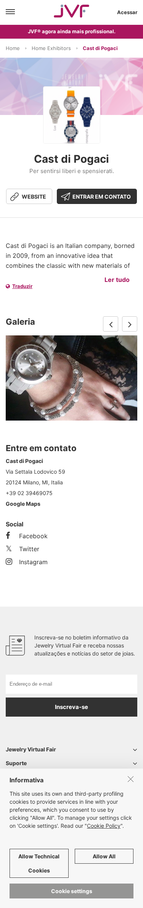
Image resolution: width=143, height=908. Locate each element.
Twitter (29, 549)
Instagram (33, 562)
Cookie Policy (104, 825)
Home (13, 48)
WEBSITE (34, 196)
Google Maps (23, 503)
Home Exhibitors (51, 48)
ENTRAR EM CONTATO (101, 196)
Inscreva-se (71, 707)
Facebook (33, 536)
